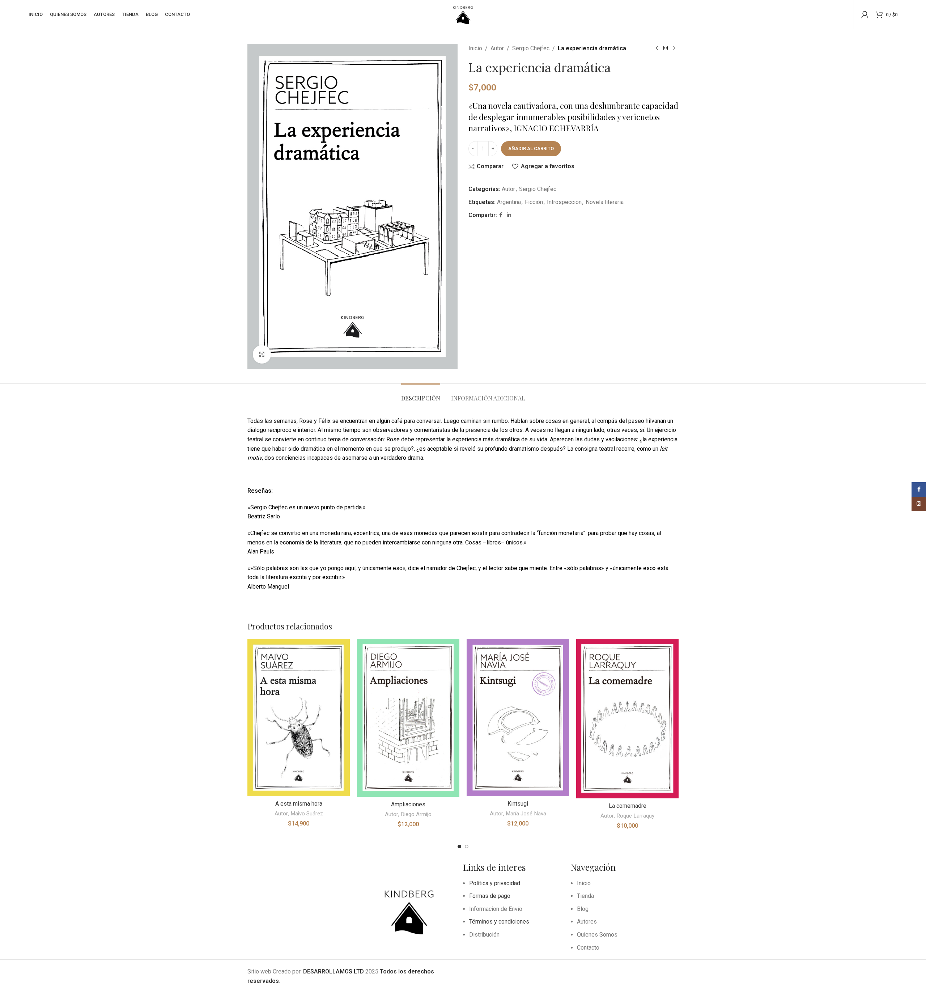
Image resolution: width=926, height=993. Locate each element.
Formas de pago (489, 895)
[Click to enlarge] (262, 354)
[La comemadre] (627, 718)
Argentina (509, 202)
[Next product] (674, 48)
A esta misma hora (298, 803)
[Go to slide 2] (466, 846)
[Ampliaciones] (408, 718)
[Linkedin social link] (509, 215)
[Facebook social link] (501, 215)
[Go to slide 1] (459, 846)
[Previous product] (657, 48)
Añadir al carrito (531, 148)
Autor (497, 48)
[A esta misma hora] (298, 717)
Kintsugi (517, 803)
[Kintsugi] (518, 717)
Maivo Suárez (306, 813)
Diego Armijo (416, 814)
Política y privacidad (494, 883)
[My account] (865, 14)
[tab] (420, 394)
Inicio (475, 48)
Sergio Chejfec (530, 48)
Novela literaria (605, 202)
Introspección (564, 202)
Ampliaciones (408, 804)
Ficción (534, 202)
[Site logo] (463, 13)
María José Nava (526, 813)
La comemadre (627, 805)
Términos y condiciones (499, 921)
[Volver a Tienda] (665, 48)
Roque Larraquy (635, 815)
